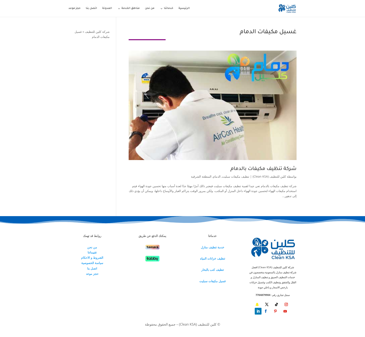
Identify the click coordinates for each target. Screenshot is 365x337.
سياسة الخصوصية (92, 263)
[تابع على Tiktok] (276, 304)
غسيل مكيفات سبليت (212, 281)
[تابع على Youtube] (285, 311)
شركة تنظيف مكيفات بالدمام (263, 169)
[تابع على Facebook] (265, 311)
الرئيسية (184, 8)
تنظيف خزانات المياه (212, 258)
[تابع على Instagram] (286, 304)
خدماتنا (168, 8)
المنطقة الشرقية (201, 176)
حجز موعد (74, 8)
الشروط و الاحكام (92, 258)
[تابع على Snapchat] (257, 304)
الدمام (217, 176)
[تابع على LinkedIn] (258, 311)
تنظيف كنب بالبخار (212, 270)
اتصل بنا (91, 8)
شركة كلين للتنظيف (97, 32)
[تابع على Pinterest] (275, 311)
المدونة (107, 8)
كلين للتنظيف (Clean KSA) (269, 176)
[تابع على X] (266, 304)
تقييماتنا (92, 252)
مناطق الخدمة (130, 8)
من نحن (149, 8)
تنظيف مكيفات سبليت (235, 176)
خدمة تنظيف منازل (212, 247)
